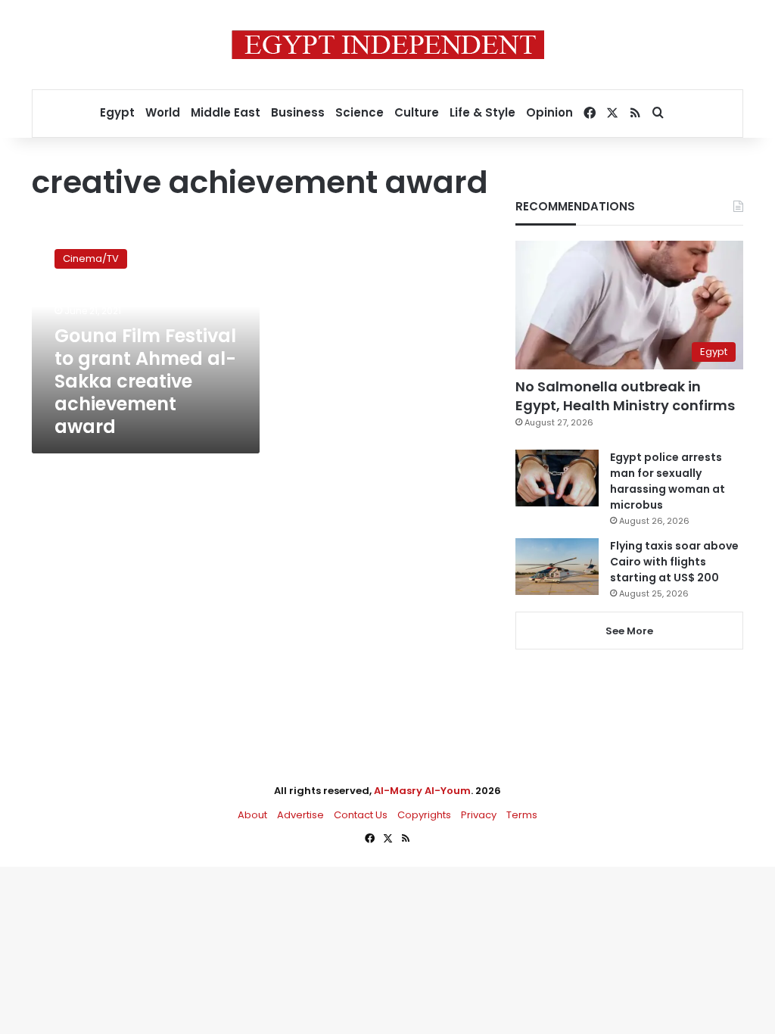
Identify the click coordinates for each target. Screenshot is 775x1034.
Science (359, 112)
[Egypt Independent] (388, 44)
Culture (416, 112)
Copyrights (424, 815)
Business (298, 112)
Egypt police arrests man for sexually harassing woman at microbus (667, 481)
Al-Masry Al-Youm (422, 790)
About (252, 815)
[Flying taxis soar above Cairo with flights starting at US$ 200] (557, 566)
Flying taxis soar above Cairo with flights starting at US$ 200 (674, 561)
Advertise (300, 815)
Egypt (117, 112)
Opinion (549, 112)
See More (629, 631)
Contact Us (361, 815)
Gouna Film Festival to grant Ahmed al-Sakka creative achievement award (145, 381)
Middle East (225, 112)
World (162, 112)
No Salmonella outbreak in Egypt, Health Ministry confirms (625, 396)
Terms (521, 815)
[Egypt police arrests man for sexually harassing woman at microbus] (557, 478)
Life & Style (482, 112)
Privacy (478, 815)
